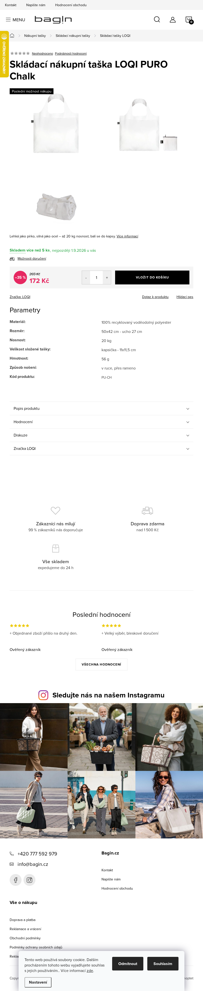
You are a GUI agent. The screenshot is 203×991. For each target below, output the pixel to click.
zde (90, 970)
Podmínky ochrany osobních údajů (36, 947)
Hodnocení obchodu (71, 4)
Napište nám (35, 4)
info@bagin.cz (33, 864)
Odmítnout (127, 964)
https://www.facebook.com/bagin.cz (16, 880)
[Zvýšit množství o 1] (107, 277)
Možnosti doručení (32, 258)
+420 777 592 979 (37, 853)
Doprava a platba (22, 920)
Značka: (20, 296)
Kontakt (10, 4)
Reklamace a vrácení (25, 929)
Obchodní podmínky (25, 938)
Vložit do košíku (152, 277)
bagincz (29, 880)
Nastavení (38, 982)
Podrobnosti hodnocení (71, 53)
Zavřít (36, 295)
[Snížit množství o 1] (86, 277)
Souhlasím (162, 964)
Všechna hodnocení (101, 664)
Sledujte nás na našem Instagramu (108, 695)
